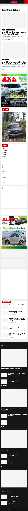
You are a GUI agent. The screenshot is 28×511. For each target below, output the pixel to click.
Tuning (3, 181)
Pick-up (3, 171)
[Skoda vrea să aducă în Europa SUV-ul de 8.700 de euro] (5, 306)
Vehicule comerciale (6, 182)
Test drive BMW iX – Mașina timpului (14, 501)
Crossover (4, 156)
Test (3, 179)
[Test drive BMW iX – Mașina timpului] (4, 503)
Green (3, 160)
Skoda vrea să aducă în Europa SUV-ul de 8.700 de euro (11, 368)
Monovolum (4, 165)
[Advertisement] (14, 284)
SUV (8, 59)
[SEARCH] (24, 212)
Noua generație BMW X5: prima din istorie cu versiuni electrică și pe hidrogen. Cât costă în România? (17, 319)
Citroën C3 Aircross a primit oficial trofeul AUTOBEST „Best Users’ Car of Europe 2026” (17, 334)
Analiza (3, 148)
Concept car (4, 154)
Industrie (3, 163)
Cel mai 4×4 (4, 150)
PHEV (3, 169)
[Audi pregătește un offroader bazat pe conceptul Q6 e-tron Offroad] (4, 416)
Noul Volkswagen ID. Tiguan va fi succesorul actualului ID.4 (12, 449)
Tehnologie (4, 177)
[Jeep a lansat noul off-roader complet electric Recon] (4, 422)
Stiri (5, 59)
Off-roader (4, 167)
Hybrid (3, 59)
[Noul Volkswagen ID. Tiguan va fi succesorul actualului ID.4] (5, 313)
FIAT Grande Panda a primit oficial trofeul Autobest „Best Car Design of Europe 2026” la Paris (17, 327)
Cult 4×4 (3, 158)
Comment (4, 152)
